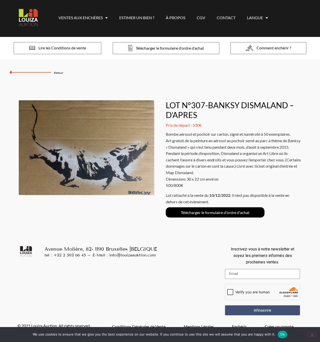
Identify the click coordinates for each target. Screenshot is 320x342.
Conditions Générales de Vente (139, 326)
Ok (282, 334)
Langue (255, 17)
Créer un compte (279, 326)
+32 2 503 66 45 (70, 255)
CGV (201, 17)
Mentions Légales (199, 326)
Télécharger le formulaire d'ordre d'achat (215, 212)
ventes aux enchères (80, 17)
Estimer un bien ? (136, 17)
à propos (175, 17)
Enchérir (239, 326)
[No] (312, 334)
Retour (58, 73)
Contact (226, 17)
